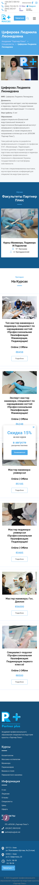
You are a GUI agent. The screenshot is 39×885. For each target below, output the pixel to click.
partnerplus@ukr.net (12, 832)
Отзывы (5, 798)
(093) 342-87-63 (10, 10)
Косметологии (7, 755)
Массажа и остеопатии (11, 759)
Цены (4, 805)
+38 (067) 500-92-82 (12, 3)
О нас (4, 790)
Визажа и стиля (8, 771)
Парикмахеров (8, 767)
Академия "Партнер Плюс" (14, 41)
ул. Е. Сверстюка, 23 (14, 857)
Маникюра (6, 763)
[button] (33, 427)
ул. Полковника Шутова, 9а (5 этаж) (20, 850)
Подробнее (19, 358)
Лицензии (5, 794)
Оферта (5, 809)
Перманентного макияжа (12, 775)
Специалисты (8, 44)
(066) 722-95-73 (11, 6)
